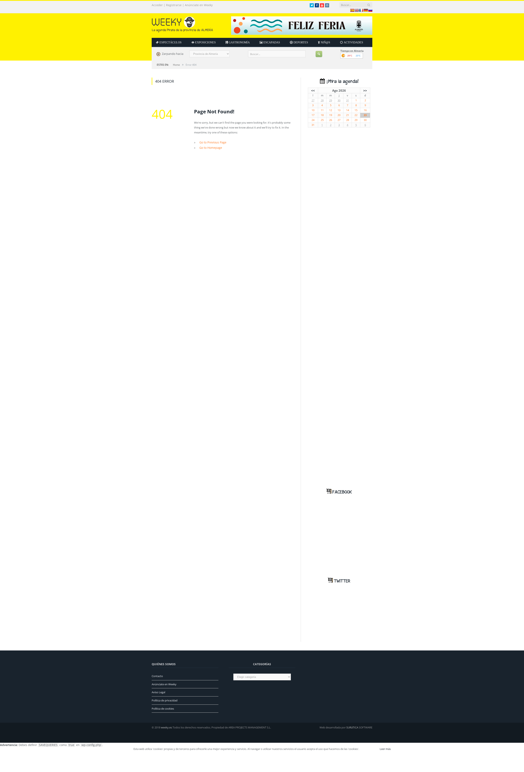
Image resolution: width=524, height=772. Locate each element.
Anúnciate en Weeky (199, 5)
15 (356, 110)
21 (347, 115)
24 (313, 120)
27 (313, 100)
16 (365, 110)
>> (365, 90)
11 (322, 110)
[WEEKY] (182, 23)
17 (313, 115)
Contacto (157, 676)
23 (365, 115)
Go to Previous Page (211, 142)
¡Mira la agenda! (341, 81)
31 (347, 100)
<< (313, 90)
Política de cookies (163, 708)
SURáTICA (352, 727)
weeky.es (166, 727)
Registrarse (174, 5)
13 (339, 110)
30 (339, 100)
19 (330, 115)
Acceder (157, 5)
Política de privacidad (164, 700)
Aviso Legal (158, 692)
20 (339, 115)
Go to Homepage (209, 147)
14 (347, 110)
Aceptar (369, 749)
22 (356, 115)
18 (322, 115)
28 (322, 100)
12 (330, 110)
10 (313, 110)
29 (330, 100)
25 (322, 120)
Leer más (385, 749)
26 (330, 120)
